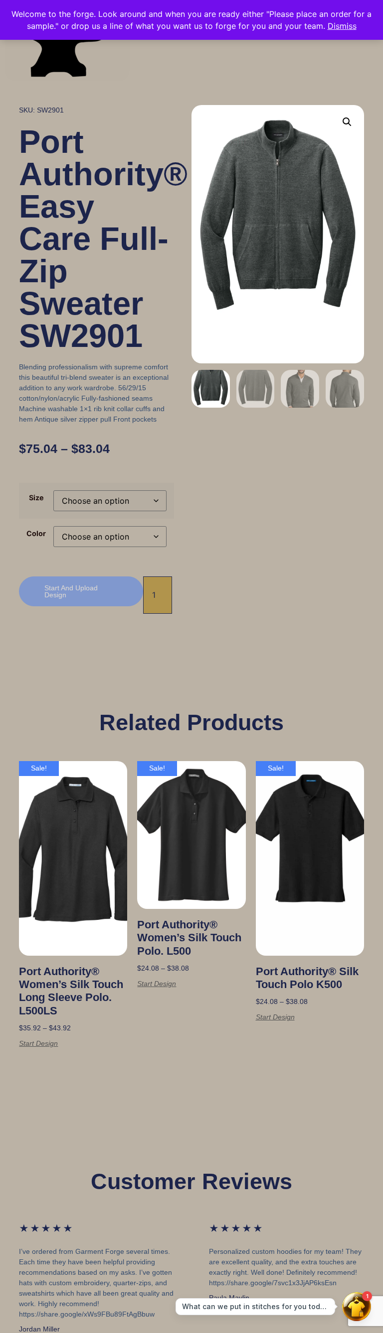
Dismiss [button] (342, 26)
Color (36, 533)
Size (36, 497)
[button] (347, 122)
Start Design (38, 1043)
